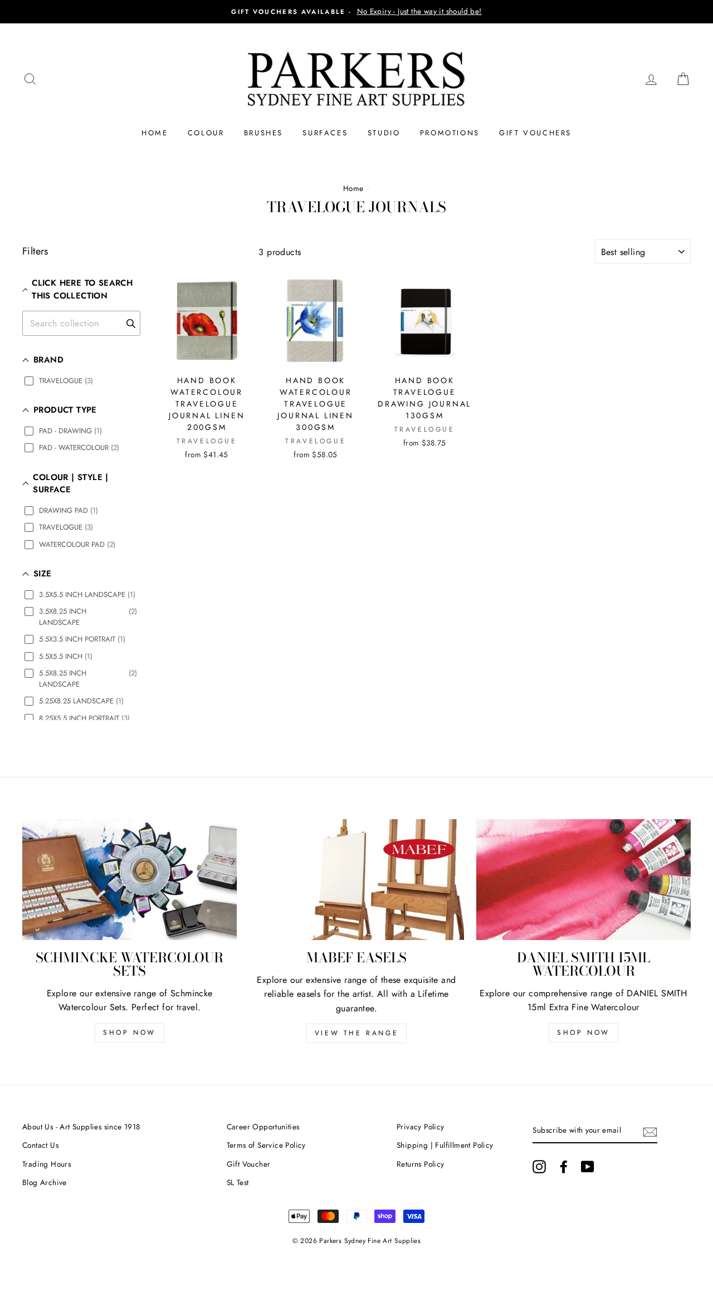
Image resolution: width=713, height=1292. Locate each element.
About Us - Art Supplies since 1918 (81, 1126)
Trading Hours (46, 1163)
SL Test (238, 1182)
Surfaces (325, 133)
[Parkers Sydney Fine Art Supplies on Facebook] (563, 1166)
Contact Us (40, 1145)
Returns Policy (421, 1163)
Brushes (263, 133)
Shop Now (129, 1032)
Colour (206, 133)
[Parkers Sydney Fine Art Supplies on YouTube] (587, 1166)
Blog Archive (44, 1182)
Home (154, 133)
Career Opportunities (263, 1126)
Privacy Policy (421, 1126)
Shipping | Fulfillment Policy (445, 1145)
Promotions (450, 133)
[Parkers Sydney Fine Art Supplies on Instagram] (539, 1166)
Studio (384, 133)
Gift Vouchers (535, 133)
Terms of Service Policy (266, 1145)
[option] (356, 12)
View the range (356, 1033)
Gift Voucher (249, 1163)
